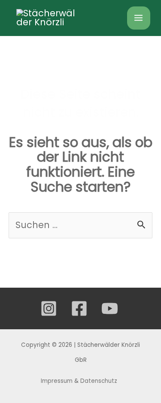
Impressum (57, 381)
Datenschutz (99, 381)
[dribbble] (111, 308)
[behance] (80, 308)
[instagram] (50, 308)
